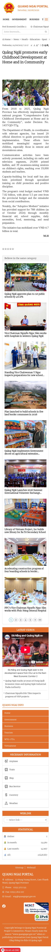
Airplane (13, 761)
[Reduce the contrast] (48, 45)
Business (34, 19)
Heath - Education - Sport (34, 39)
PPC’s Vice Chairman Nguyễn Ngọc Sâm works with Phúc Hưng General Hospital (25, 609)
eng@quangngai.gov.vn (24, 896)
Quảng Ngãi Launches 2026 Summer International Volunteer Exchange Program (23, 491)
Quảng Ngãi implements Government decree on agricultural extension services (24, 452)
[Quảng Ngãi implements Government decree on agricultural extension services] (25, 434)
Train (12, 770)
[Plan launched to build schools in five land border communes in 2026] (25, 394)
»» (40, 619)
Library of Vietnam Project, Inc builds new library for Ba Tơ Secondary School (25, 530)
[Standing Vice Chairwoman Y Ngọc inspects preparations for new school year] (25, 355)
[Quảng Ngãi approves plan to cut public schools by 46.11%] (25, 277)
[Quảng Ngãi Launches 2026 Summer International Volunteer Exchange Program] (25, 473)
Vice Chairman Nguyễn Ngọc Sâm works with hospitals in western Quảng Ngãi (25, 334)
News (16, 39)
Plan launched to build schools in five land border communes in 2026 (24, 413)
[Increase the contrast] (45, 45)
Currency (13, 795)
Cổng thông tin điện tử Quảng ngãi (25, 940)
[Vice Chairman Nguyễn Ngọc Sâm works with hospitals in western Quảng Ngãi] (25, 316)
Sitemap (19, 867)
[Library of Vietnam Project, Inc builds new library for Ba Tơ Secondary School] (25, 512)
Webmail (31, 867)
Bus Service (14, 786)
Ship (11, 778)
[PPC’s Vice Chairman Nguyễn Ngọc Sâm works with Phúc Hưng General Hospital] (25, 591)
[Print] (43, 45)
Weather (13, 803)
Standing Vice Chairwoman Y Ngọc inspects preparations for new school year (24, 374)
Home (6, 19)
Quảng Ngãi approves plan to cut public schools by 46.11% (25, 295)
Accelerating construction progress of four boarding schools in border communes (24, 570)
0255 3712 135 (19, 887)
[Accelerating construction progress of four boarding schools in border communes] (25, 551)
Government (19, 19)
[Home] (9, 8)
